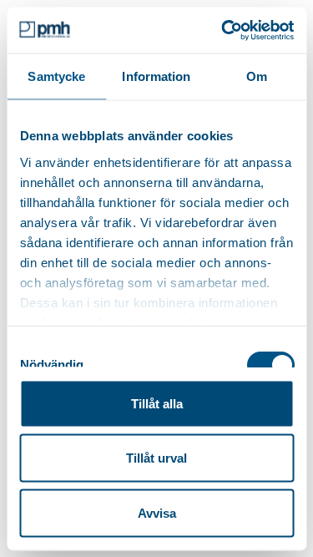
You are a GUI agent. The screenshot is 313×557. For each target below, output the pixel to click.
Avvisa (157, 512)
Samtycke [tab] (56, 76)
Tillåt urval (156, 458)
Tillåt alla (157, 403)
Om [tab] (256, 76)
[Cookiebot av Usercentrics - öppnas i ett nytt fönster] (223, 30)
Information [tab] (156, 76)
